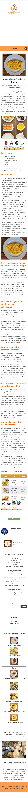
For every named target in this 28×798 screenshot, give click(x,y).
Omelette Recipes (15, 87)
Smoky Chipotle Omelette (14, 655)
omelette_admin (11, 85)
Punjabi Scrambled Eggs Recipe (14, 722)
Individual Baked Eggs (14, 562)
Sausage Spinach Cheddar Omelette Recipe (14, 711)
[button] (14, 48)
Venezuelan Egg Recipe (14, 645)
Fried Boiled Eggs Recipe (14, 589)
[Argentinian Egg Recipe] (8, 543)
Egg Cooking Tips (18, 788)
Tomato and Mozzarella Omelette (14, 566)
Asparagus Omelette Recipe (14, 581)
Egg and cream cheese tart (14, 701)
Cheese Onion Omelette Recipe (14, 574)
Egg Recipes (16, 786)
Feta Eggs (14, 690)
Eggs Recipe (14, 621)
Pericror (21, 795)
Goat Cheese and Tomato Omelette (14, 585)
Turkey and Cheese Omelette (14, 570)
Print (15, 519)
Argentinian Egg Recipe (17, 543)
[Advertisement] (14, 32)
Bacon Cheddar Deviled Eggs (14, 559)
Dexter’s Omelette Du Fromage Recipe (14, 577)
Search (14, 604)
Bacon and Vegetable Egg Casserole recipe (14, 593)
